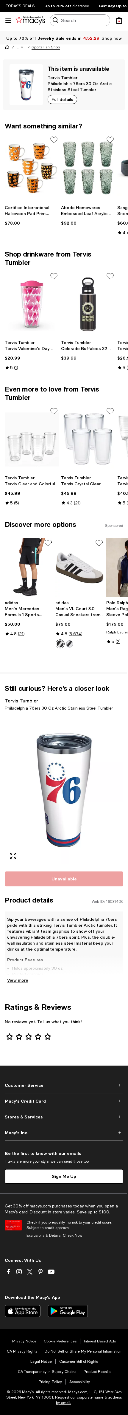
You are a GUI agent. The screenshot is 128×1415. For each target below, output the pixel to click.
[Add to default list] (53, 139)
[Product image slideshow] (64, 790)
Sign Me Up (64, 1176)
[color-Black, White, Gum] (69, 643)
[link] (32, 215)
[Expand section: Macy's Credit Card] (64, 1101)
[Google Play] (68, 1311)
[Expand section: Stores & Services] (64, 1117)
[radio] (60, 644)
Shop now (112, 38)
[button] (20, 47)
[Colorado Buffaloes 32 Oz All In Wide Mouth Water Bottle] (88, 304)
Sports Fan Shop (46, 47)
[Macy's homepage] (7, 47)
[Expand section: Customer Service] (64, 1085)
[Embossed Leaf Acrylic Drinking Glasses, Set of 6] (88, 168)
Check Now (72, 1235)
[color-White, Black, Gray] (60, 643)
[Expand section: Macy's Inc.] (64, 1133)
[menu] (8, 20)
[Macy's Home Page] (30, 20)
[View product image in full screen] (13, 856)
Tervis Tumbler (62, 77)
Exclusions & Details (43, 1235)
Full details (62, 99)
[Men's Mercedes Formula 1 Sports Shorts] (29, 567)
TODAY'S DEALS (20, 6)
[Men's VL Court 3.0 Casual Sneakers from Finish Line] (79, 567)
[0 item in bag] (119, 20)
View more (17, 980)
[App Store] (22, 1311)
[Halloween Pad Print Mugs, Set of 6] (32, 168)
